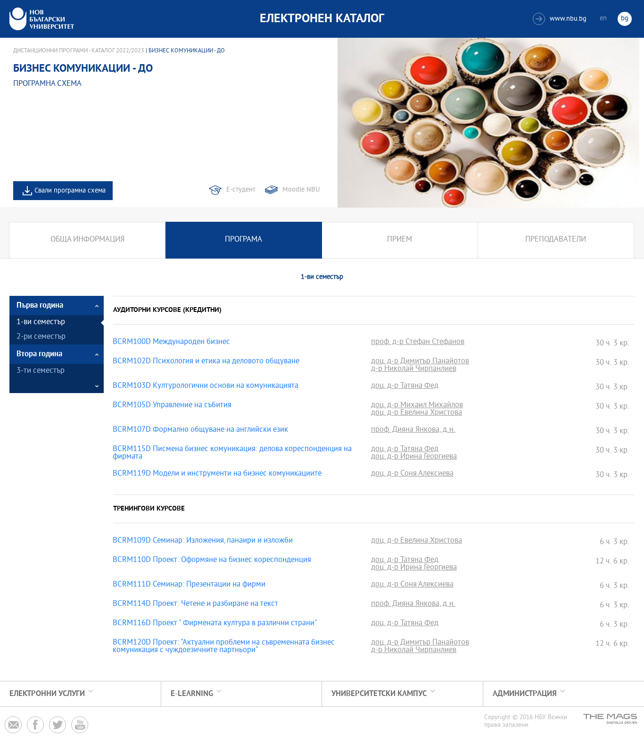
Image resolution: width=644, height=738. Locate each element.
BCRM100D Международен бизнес (171, 342)
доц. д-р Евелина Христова (416, 413)
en (603, 18)
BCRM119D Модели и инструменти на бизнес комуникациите (217, 474)
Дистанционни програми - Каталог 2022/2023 (78, 51)
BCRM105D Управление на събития (172, 406)
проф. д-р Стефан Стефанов (417, 342)
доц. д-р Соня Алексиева (412, 474)
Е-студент (241, 189)
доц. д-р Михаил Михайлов (417, 406)
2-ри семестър (41, 337)
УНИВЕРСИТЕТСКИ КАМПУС (379, 694)
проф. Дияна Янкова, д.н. (413, 430)
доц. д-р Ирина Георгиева (414, 457)
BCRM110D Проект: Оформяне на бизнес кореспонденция (212, 560)
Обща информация (87, 240)
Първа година (40, 305)
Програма (243, 240)
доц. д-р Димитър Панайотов (420, 362)
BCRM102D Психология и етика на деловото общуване (206, 362)
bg (624, 18)
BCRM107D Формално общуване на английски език (200, 430)
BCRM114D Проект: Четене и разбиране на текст (195, 604)
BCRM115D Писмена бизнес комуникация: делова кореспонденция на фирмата (232, 453)
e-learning (192, 694)
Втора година (39, 354)
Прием (399, 240)
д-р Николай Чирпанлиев (413, 369)
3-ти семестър (41, 371)
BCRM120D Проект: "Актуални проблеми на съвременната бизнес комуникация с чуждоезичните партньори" (224, 646)
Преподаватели (555, 240)
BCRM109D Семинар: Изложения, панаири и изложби (203, 541)
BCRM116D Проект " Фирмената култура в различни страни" (215, 624)
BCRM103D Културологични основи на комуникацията (205, 386)
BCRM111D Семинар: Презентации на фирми (189, 585)
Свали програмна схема (70, 190)
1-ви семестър (41, 322)
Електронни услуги (47, 694)
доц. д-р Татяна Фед (404, 386)
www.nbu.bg (560, 19)
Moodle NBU (301, 189)
